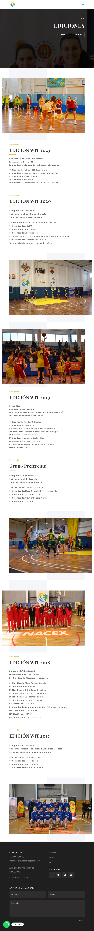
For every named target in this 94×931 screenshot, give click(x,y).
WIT (50, 862)
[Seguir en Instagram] (64, 875)
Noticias (78, 34)
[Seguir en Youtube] (71, 875)
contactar (64, 34)
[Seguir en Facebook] (52, 875)
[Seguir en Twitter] (58, 875)
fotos (51, 857)
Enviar (81, 920)
